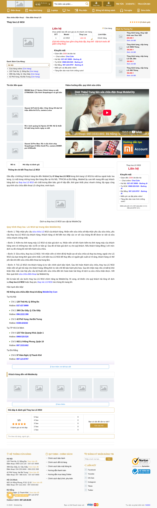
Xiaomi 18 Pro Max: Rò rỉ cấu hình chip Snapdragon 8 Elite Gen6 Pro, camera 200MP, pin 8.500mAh (43, 146)
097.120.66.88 (25, 500)
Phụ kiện (83, 10)
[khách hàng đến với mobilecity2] (39, 388)
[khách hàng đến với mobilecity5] (103, 388)
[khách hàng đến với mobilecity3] (60, 388)
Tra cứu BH (144, 4)
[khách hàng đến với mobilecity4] (82, 388)
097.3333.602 (33, 485)
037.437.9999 (33, 464)
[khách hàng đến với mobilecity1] (17, 388)
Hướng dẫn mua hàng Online (59, 474)
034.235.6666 (21, 469)
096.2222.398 (33, 469)
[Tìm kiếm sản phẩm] (87, 3)
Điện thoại (15, 10)
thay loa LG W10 (26, 182)
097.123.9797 (33, 495)
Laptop (54, 10)
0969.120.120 (21, 464)
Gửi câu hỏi (98, 426)
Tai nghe (128, 10)
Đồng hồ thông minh (105, 10)
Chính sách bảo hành (56, 458)
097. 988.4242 (21, 475)
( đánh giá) (145, 22)
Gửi (109, 459)
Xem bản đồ (32, 461)
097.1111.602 (21, 485)
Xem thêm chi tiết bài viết (61, 367)
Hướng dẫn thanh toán (57, 470)
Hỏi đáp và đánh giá (31, 165)
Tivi (68, 10)
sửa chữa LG (38, 232)
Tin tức (120, 4)
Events (130, 4)
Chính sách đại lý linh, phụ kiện (60, 478)
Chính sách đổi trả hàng (57, 462)
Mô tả (13, 165)
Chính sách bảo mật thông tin (59, 466)
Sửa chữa (145, 10)
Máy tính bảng (35, 10)
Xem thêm (61, 404)
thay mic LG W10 (45, 282)
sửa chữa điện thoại (28, 274)
